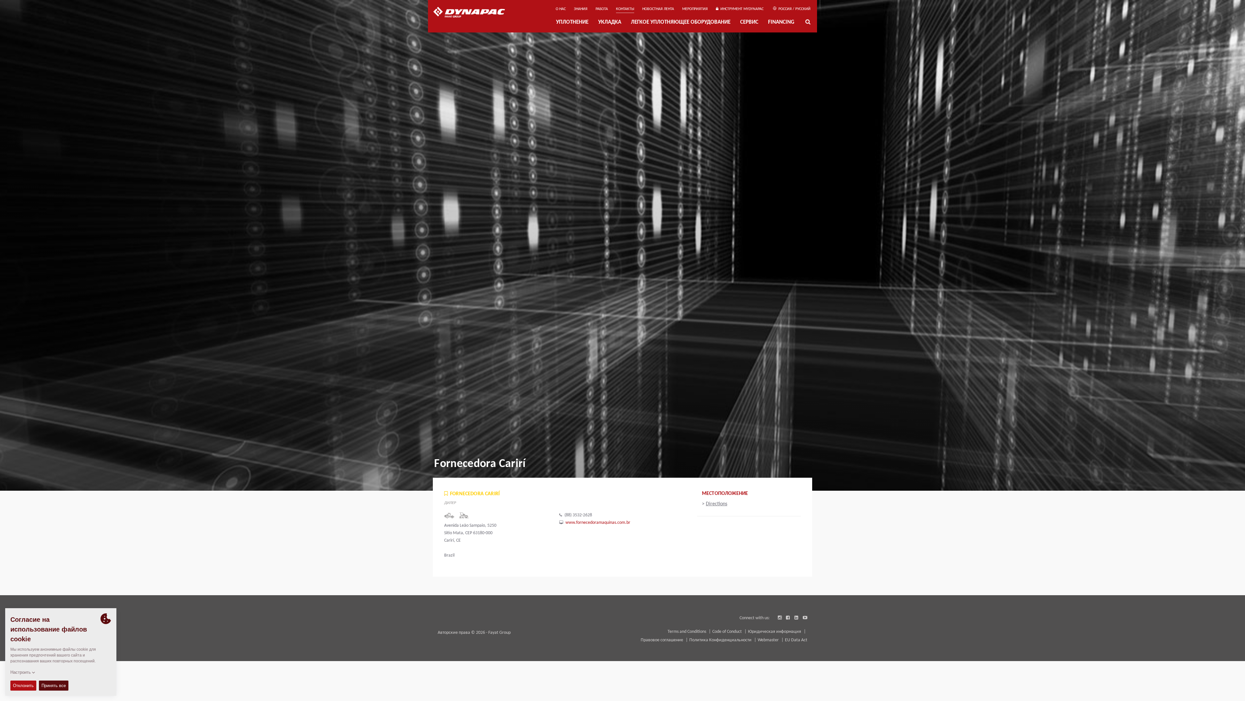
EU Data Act (796, 640)
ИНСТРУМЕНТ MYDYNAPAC (741, 9)
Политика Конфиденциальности (721, 640)
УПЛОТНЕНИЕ (572, 22)
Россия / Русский (794, 9)
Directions (716, 504)
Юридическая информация (775, 631)
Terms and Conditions (687, 631)
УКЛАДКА (609, 22)
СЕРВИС (749, 22)
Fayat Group (499, 632)
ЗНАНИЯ (580, 9)
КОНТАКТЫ (625, 9)
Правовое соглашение (662, 640)
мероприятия (695, 9)
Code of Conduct (727, 631)
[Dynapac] (474, 13)
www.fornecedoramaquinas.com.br (597, 522)
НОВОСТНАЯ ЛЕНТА (658, 9)
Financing (781, 22)
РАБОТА (602, 9)
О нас (561, 9)
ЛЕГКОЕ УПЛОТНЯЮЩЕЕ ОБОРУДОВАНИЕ (680, 22)
